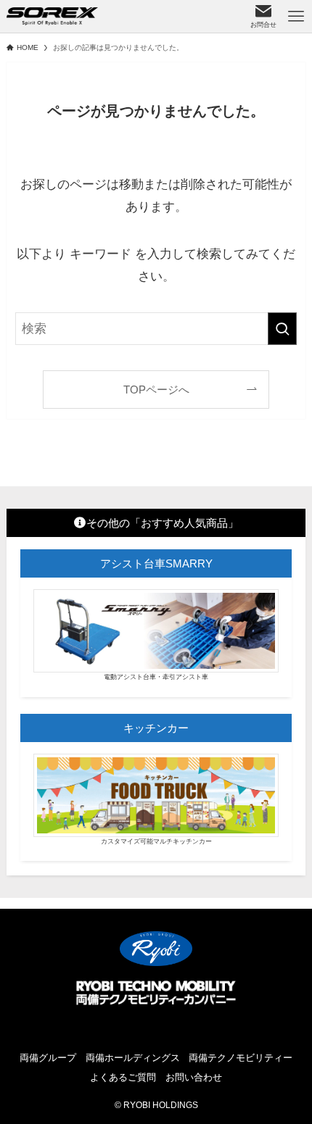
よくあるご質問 (123, 1077)
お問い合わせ (193, 1077)
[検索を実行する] (282, 328)
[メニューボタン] (295, 16)
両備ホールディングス (133, 1057)
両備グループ (48, 1057)
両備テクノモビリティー (240, 1057)
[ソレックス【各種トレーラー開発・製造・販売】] (53, 16)
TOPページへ (156, 389)
